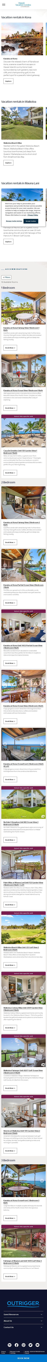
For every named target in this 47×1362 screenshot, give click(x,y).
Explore (8, 81)
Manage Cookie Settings (14, 221)
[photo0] (21, 322)
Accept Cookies (31, 221)
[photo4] (25, 322)
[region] (23, 214)
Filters (7, 277)
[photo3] (24, 322)
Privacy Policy (3, 1352)
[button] (5, 308)
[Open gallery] (43, 322)
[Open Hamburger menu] (3, 4)
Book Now (9, 348)
